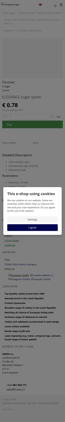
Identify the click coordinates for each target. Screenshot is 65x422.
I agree (32, 227)
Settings (32, 219)
